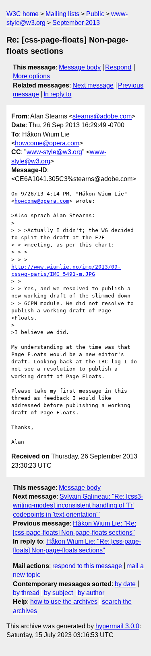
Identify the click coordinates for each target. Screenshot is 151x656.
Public (95, 13)
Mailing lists (62, 13)
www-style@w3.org (54, 152)
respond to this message (87, 565)
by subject (58, 592)
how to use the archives (63, 601)
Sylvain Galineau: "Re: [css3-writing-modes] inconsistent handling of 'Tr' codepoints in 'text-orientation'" (78, 505)
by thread (26, 592)
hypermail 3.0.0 (117, 626)
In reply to (57, 94)
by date (125, 584)
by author (91, 592)
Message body (80, 67)
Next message (93, 85)
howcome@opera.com (47, 143)
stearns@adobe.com (102, 116)
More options (31, 76)
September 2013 (76, 22)
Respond (118, 67)
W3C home (22, 13)
